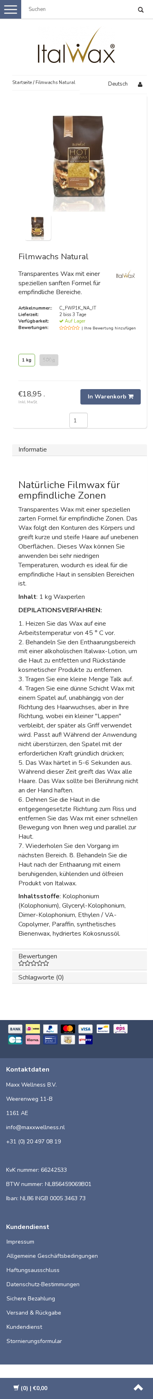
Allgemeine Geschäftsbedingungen (52, 1256)
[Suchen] (141, 10)
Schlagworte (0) (41, 977)
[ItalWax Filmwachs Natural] (37, 226)
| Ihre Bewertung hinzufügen (109, 328)
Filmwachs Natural (55, 83)
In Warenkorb (108, 396)
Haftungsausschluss (33, 1270)
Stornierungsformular (34, 1341)
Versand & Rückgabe (34, 1313)
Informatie (32, 449)
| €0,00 (34, 1388)
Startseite (22, 83)
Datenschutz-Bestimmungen (43, 1284)
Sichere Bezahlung (31, 1298)
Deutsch (118, 84)
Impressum (20, 1242)
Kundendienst (24, 1327)
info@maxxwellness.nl (35, 1127)
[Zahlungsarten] (76, 1035)
